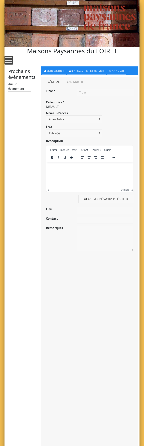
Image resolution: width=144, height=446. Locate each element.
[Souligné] (65, 157)
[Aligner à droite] (95, 157)
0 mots (125, 189)
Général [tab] (53, 82)
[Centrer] (89, 157)
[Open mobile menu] (8, 60)
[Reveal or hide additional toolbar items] (113, 157)
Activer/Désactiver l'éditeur (107, 199)
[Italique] (58, 157)
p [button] (49, 189)
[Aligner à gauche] (82, 157)
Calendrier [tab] (75, 82)
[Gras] (52, 157)
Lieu (49, 209)
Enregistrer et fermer (87, 70)
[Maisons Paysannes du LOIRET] (110, 17)
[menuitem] (54, 149)
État (49, 127)
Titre (50, 91)
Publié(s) (54, 133)
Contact (52, 218)
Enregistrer (55, 70)
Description (54, 141)
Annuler (117, 70)
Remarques (54, 228)
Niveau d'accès (57, 113)
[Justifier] (102, 157)
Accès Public (56, 119)
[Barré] (71, 157)
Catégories (55, 102)
